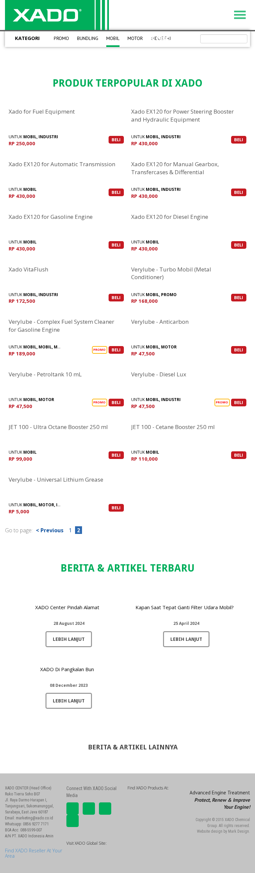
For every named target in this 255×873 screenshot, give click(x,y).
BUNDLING (87, 38)
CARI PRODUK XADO (168, 38)
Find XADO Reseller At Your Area (33, 853)
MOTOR (135, 38)
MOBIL (113, 38)
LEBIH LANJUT (69, 639)
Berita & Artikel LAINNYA (130, 747)
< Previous (49, 530)
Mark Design (238, 831)
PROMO (61, 38)
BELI (116, 140)
